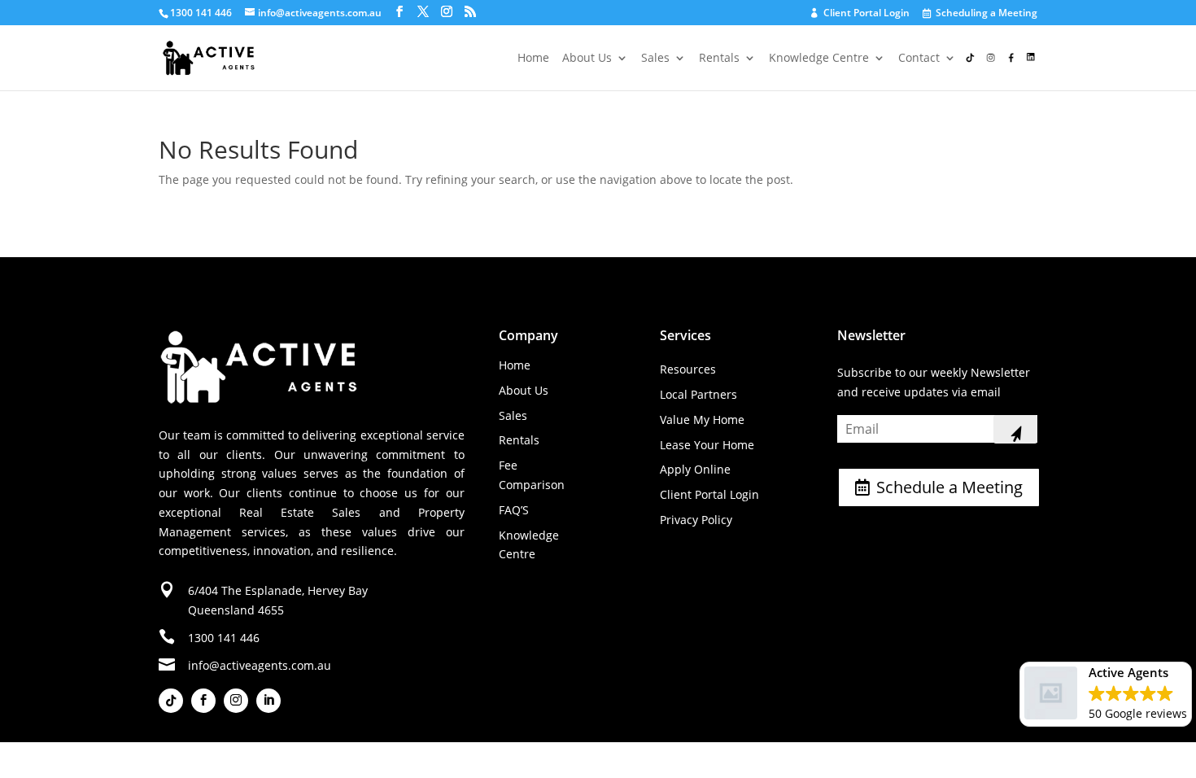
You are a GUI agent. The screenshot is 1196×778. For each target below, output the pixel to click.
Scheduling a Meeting (980, 14)
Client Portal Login (860, 13)
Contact (919, 58)
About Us (587, 58)
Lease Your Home (707, 444)
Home (533, 58)
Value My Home (702, 419)
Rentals (719, 58)
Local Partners (698, 394)
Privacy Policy (696, 519)
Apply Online (695, 469)
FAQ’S (514, 510)
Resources (688, 369)
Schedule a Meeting (949, 487)
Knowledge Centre (819, 58)
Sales (655, 58)
